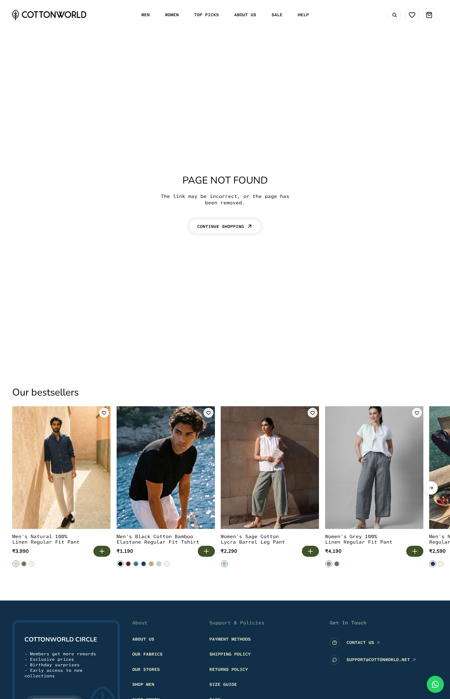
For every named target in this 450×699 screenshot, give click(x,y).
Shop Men (143, 684)
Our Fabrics (147, 654)
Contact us (360, 642)
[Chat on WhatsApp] (435, 684)
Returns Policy (228, 669)
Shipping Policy (230, 654)
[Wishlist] (412, 15)
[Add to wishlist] (104, 413)
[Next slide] (431, 488)
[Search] (395, 15)
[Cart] (429, 15)
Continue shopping (220, 226)
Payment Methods (230, 639)
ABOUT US (143, 639)
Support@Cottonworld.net (378, 659)
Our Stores (146, 669)
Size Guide (223, 684)
